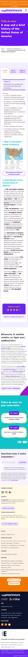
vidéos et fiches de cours (12, 376)
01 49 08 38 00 (5, 500)
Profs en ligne (21, 366)
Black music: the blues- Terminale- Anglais (14, 433)
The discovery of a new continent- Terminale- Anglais (14, 418)
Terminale (8, 48)
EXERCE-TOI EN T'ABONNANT (11, 388)
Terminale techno (16, 48)
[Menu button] (26, 10)
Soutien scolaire (14, 580)
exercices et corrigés (9, 369)
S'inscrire (22, 462)
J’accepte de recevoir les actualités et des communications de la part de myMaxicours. (15, 468)
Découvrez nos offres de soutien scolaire (14, 173)
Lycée (2, 48)
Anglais (3, 50)
